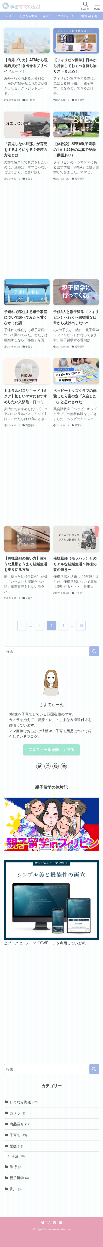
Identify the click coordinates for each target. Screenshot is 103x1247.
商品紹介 (20, 1123)
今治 (18, 1156)
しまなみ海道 (24, 1101)
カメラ (17, 1112)
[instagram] (47, 766)
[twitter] (39, 766)
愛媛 (16, 1145)
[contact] (64, 766)
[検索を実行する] (94, 651)
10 (81, 625)
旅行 (16, 1166)
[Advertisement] (51, 230)
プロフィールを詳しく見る (51, 749)
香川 (16, 1188)
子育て (18, 1134)
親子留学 (19, 1177)
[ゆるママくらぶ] (21, 6)
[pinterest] (55, 766)
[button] (86, 6)
